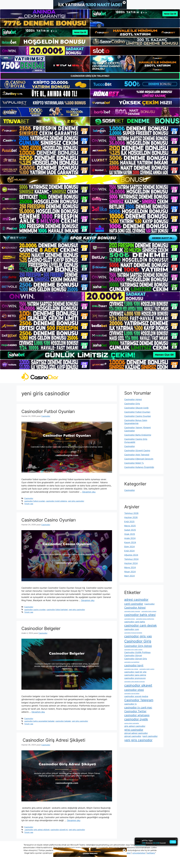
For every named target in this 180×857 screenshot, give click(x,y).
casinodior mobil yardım (146, 669)
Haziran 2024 (131, 563)
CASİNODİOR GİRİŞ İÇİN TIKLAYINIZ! (90, 76)
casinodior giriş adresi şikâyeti (36, 830)
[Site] (45, 130)
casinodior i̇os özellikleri (131, 662)
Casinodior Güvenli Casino (137, 450)
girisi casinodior (133, 729)
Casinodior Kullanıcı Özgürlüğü (139, 467)
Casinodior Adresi (133, 399)
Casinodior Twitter (135, 711)
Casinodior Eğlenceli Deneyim (138, 459)
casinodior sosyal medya (136, 696)
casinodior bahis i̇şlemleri (132, 611)
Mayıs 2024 (130, 567)
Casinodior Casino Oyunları (48, 519)
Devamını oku (89, 492)
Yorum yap (28, 504)
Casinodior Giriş (132, 403)
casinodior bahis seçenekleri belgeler (39, 721)
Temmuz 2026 (131, 513)
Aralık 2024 (130, 538)
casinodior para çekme (135, 675)
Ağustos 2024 (131, 555)
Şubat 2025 (130, 530)
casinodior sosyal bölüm (131, 693)
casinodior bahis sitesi (140, 615)
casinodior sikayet (138, 685)
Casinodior (28, 498)
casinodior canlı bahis (134, 622)
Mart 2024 (129, 576)
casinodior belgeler (63, 721)
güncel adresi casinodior (136, 733)
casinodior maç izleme (131, 669)
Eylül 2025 (129, 521)
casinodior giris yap (138, 636)
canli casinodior (133, 603)
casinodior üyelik (136, 719)
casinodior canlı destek (140, 625)
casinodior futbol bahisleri (57, 609)
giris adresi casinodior (134, 726)
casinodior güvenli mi (59, 830)
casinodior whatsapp (137, 715)
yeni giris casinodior (76, 501)
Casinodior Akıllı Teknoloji (136, 454)
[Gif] (90, 179)
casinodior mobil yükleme (56, 501)
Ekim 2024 (129, 546)
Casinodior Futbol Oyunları (48, 411)
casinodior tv (130, 704)
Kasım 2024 (130, 542)
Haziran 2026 (131, 517)
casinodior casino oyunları (35, 609)
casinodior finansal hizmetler (133, 633)
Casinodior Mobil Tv (134, 463)
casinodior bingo (129, 619)
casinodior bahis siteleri (148, 611)
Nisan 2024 (130, 571)
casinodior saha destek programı (134, 681)
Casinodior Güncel (133, 655)
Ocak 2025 (129, 534)
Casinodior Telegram (138, 700)
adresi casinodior (136, 599)
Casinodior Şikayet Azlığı (136, 408)
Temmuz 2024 (131, 559)
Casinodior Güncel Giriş (135, 658)
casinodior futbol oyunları (34, 501)
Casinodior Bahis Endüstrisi (137, 435)
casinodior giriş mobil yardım (133, 649)
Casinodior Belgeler (40, 628)
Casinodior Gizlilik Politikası (137, 652)
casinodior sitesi (134, 689)
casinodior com (131, 629)
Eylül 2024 (129, 551)
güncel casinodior (132, 736)
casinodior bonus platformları (145, 619)
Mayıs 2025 (130, 526)
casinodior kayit (133, 665)
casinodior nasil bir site (135, 672)
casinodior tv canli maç (138, 707)
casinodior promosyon (135, 678)
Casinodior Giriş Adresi (138, 645)
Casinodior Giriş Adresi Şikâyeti (53, 740)
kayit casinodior (150, 736)
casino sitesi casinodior (131, 723)
